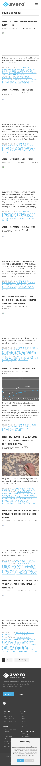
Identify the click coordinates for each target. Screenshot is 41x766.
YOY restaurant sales (13, 74)
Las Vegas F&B (26, 358)
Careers (23, 721)
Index (5, 71)
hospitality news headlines (18, 642)
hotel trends (27, 498)
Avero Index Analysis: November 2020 (18, 368)
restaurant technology (15, 502)
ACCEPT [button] (20, 760)
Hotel (25, 634)
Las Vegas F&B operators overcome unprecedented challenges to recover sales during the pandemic (19, 300)
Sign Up (8, 694)
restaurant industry (13, 79)
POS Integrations (26, 734)
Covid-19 (6, 78)
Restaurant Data (11, 351)
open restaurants (22, 78)
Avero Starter (8, 716)
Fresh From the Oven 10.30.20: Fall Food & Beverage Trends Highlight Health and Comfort (20, 514)
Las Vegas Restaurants (15, 360)
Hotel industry (10, 498)
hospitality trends (26, 497)
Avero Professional (10, 721)
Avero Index (22, 68)
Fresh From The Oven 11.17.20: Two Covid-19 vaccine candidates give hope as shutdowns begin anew (20, 440)
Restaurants (29, 490)
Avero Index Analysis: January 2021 (17, 159)
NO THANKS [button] (29, 760)
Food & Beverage (26, 69)
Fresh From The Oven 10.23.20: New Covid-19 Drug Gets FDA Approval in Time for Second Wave (20, 584)
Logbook (6, 731)
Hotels (6, 500)
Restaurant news (20, 500)
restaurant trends (12, 504)
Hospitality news (11, 495)
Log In (23, 716)
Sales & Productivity (10, 729)
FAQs (23, 723)
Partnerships (25, 736)
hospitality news (11, 490)
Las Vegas (26, 350)
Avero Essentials (9, 718)
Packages (7, 714)
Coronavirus (9, 69)
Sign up (23, 714)
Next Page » (23, 660)
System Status (26, 726)
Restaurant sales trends (22, 73)
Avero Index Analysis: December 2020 (18, 226)
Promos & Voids (9, 736)
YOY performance (27, 353)
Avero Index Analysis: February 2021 (18, 89)
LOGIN (20, 694)
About (23, 718)
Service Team (8, 734)
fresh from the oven (24, 493)
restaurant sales (27, 81)
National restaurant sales (16, 148)
